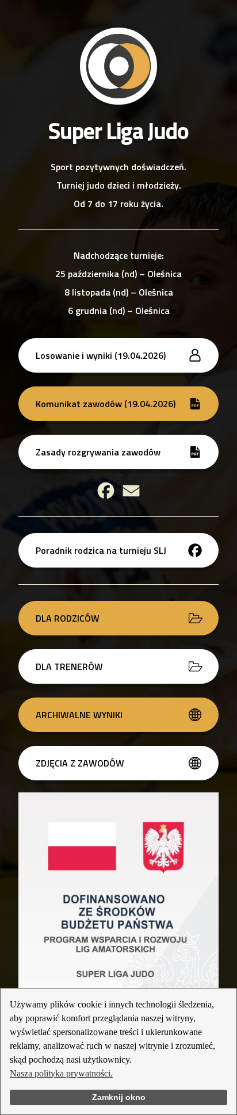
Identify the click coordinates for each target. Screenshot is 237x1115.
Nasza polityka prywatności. (61, 1073)
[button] (118, 355)
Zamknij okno (119, 1097)
